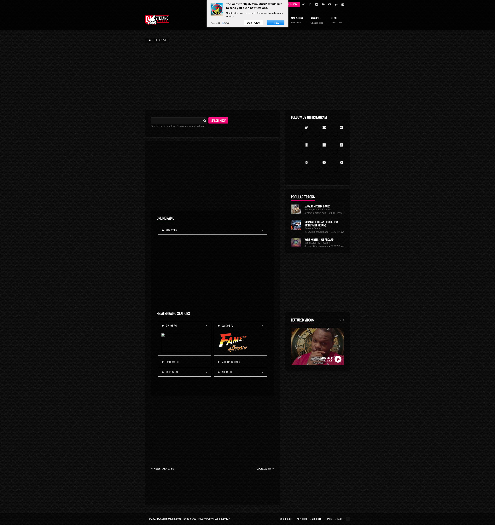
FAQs (339, 518)
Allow (276, 22)
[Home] (157, 20)
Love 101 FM (264, 468)
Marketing (297, 20)
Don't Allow (253, 22)
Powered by (216, 23)
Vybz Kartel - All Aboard (319, 239)
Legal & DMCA (222, 518)
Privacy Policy (205, 518)
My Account (286, 518)
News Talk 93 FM (163, 468)
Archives (317, 518)
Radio (329, 518)
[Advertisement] (247, 74)
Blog (336, 20)
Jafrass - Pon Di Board (317, 206)
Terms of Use (189, 518)
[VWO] (226, 23)
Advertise (302, 518)
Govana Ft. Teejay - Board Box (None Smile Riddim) (321, 223)
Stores (317, 20)
